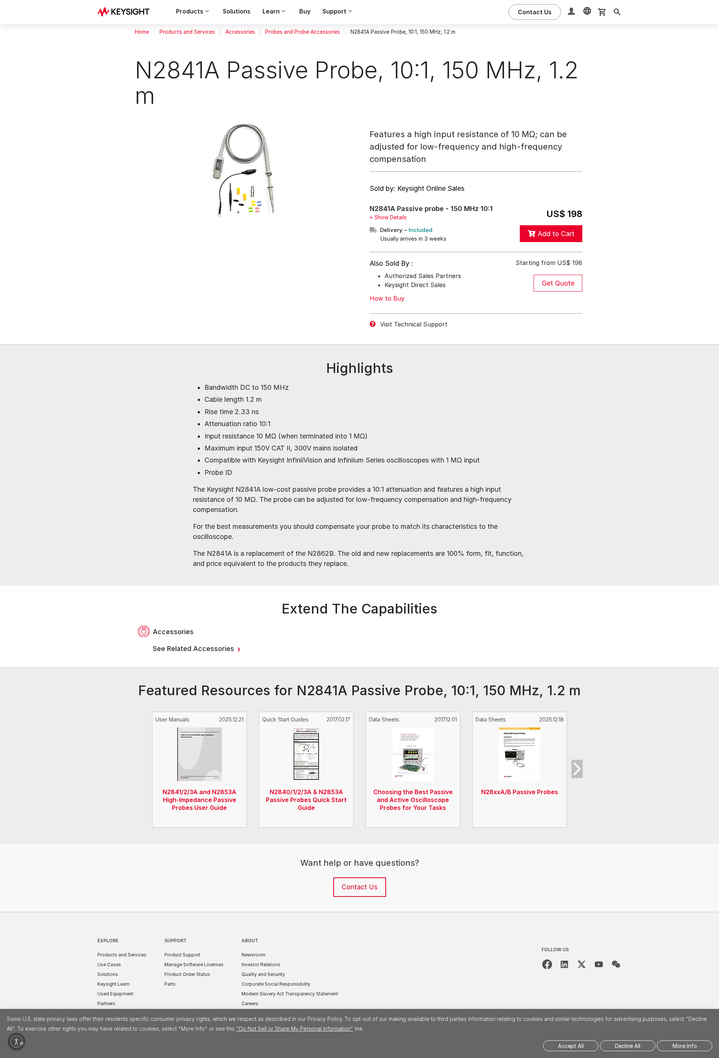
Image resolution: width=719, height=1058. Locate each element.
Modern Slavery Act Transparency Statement (290, 994)
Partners (106, 1003)
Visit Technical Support (414, 324)
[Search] (617, 11)
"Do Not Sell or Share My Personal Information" (294, 1028)
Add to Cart (556, 234)
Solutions (237, 11)
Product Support (182, 955)
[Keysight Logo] (126, 12)
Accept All (571, 1046)
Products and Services (187, 32)
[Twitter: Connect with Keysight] (581, 964)
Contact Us (359, 887)
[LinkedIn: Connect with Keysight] (564, 964)
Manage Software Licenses (194, 964)
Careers (250, 1003)
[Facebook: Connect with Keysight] (547, 964)
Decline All (627, 1046)
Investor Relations (261, 964)
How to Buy (387, 298)
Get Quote (558, 283)
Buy (304, 11)
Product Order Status (187, 974)
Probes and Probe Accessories (302, 32)
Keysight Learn (113, 984)
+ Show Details (388, 217)
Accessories (240, 32)
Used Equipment (115, 994)
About (250, 940)
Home (142, 32)
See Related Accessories (194, 648)
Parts (170, 984)
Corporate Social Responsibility (276, 984)
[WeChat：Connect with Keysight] (616, 964)
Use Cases (109, 964)
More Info (685, 1046)
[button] (572, 12)
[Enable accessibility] (16, 1042)
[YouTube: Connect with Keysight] (598, 964)
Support (175, 940)
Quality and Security (263, 974)
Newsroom (254, 955)
